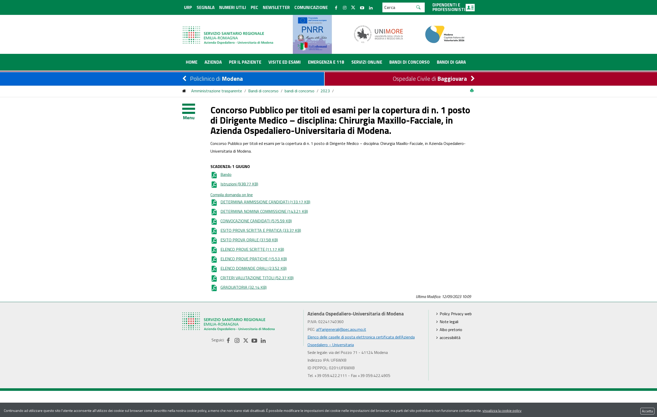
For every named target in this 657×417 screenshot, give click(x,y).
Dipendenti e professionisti (448, 7)
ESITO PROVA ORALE (249, 240)
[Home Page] (228, 30)
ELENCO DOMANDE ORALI (253, 268)
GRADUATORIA (243, 287)
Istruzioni (239, 184)
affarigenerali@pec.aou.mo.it (341, 329)
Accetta (647, 411)
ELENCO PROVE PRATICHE (253, 259)
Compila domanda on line (231, 195)
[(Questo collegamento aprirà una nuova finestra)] (378, 34)
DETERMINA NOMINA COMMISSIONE (264, 211)
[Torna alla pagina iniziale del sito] (184, 91)
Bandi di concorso (263, 91)
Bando (225, 174)
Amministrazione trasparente (216, 91)
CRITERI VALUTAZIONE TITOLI (257, 278)
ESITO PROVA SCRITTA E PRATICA (260, 230)
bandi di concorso (299, 91)
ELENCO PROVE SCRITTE (252, 249)
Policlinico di (216, 78)
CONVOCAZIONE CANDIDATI (256, 221)
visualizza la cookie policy (501, 410)
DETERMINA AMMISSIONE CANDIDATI (265, 202)
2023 (325, 91)
